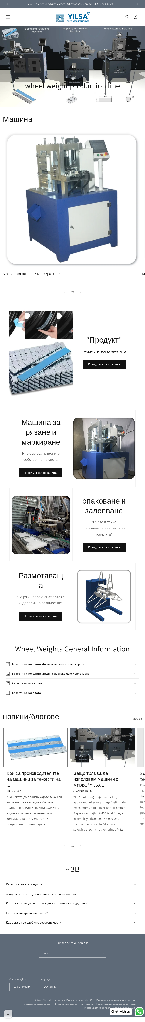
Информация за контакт (97, 1008)
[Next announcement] (137, 4)
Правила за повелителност (37, 1004)
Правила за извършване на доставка (116, 1004)
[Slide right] (81, 292)
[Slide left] (64, 292)
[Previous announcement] (7, 4)
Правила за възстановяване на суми (116, 1000)
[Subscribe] (102, 953)
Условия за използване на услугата (74, 1004)
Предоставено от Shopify (79, 1000)
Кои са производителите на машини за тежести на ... (34, 779)
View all (137, 718)
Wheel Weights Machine (54, 1000)
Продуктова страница (104, 364)
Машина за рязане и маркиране (29, 273)
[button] (8, 17)
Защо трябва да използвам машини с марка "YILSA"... (95, 779)
